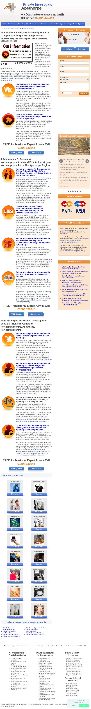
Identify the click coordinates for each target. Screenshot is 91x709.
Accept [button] (84, 705)
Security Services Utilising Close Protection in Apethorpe (72, 305)
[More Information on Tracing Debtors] (15, 592)
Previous (1, 64)
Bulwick (26, 73)
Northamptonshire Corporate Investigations (18, 665)
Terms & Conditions (58, 646)
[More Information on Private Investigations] (39, 610)
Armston (15, 73)
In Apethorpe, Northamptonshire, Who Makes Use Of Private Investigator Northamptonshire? (33, 86)
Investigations (34, 24)
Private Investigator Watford (35, 628)
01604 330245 (46, 138)
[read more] (45, 110)
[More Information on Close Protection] (15, 557)
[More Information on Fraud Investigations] (15, 575)
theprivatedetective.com (74, 675)
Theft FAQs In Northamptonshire (72, 687)
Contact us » (36, 153)
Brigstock (12, 78)
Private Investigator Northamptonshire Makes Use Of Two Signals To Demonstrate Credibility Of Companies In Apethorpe (33, 241)
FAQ (26, 24)
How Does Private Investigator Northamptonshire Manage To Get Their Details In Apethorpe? (33, 116)
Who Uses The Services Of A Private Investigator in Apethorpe (73, 269)
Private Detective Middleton (35, 633)
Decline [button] (73, 705)
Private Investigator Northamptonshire (22, 29)
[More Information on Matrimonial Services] (15, 505)
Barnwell (30, 78)
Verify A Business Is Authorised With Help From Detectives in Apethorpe (75, 287)
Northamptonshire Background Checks (45, 662)
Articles (75, 646)
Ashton (31, 181)
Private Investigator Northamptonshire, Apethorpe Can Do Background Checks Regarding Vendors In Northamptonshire (33, 366)
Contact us (69, 646)
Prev (61, 162)
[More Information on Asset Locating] (39, 540)
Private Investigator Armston (35, 634)
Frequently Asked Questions (73, 679)
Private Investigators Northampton (9, 632)
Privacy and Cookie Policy (33, 646)
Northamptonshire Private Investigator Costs (47, 699)
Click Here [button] (81, 702)
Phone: (62, 72)
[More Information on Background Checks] (39, 487)
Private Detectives (44, 658)
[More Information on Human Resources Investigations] (15, 610)
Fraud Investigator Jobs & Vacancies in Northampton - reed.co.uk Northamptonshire (74, 241)
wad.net (76, 660)
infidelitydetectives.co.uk (74, 665)
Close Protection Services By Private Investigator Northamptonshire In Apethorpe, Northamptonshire (32, 427)
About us (20, 646)
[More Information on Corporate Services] (39, 505)
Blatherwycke (19, 78)
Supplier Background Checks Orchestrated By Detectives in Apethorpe (75, 300)
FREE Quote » (16, 153)
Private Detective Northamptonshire (9, 628)
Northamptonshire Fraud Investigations (18, 669)
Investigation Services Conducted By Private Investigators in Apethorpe (74, 296)
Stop (6, 64)
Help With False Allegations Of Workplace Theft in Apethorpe (72, 282)
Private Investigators (10, 646)
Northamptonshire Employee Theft (44, 682)
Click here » (15, 494)
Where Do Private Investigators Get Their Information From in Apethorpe (75, 273)
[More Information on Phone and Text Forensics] (15, 540)
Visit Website (64, 186)
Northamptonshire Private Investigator (17, 654)
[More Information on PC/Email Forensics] (39, 522)
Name (62, 61)
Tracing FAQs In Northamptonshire (72, 694)
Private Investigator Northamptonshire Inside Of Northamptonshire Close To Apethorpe (33, 336)
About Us (20, 24)
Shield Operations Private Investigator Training (72, 251)
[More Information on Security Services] (39, 557)
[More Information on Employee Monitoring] (39, 575)
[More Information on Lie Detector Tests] (15, 522)
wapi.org (78, 670)
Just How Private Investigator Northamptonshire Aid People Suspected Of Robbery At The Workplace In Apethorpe (29, 209)
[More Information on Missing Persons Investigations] (39, 592)
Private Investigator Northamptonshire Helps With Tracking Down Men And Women (33, 274)
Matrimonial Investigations (57, 24)
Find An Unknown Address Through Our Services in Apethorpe (75, 291)
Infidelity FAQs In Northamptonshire (72, 684)
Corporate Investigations (76, 24)
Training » (82, 49)
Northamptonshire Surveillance (44, 679)
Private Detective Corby (10, 634)
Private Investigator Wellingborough (32, 630)
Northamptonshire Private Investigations (19, 682)
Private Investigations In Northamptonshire (46, 689)
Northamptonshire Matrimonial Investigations (47, 672)
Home (4, 24)
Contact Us (11, 24)
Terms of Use (46, 646)
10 (31, 63)
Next (3, 64)
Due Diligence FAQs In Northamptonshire (73, 691)
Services (44, 24)
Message (63, 82)
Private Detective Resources (72, 654)
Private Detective (16, 658)
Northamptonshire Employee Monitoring (45, 665)
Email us (73, 39)
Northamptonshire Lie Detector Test (18, 672)
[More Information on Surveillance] (15, 487)
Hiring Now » (68, 49)
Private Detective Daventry (11, 636)
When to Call (64, 77)
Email (62, 66)
